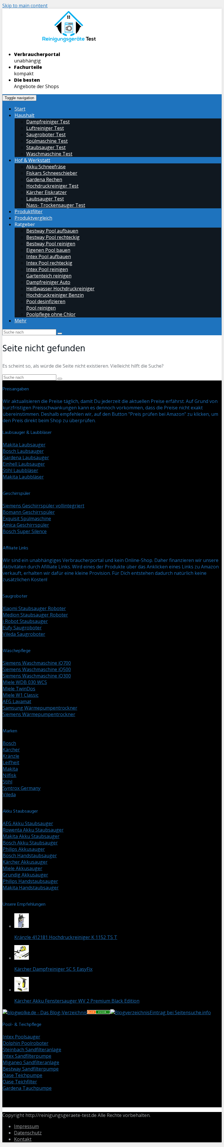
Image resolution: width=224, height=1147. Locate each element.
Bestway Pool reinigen (50, 243)
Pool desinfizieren (45, 301)
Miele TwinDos (19, 688)
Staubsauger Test (46, 147)
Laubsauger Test (45, 198)
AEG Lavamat (17, 701)
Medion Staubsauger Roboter (35, 615)
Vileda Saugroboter (24, 634)
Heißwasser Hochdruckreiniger (60, 288)
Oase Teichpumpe (22, 1075)
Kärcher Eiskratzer (46, 192)
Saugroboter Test (46, 134)
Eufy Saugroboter (22, 627)
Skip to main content (25, 5)
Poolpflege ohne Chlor (51, 314)
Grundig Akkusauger (25, 875)
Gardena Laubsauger (26, 457)
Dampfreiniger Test (48, 121)
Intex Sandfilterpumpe (27, 1056)
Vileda (9, 794)
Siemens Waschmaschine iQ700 (37, 663)
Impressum (26, 1126)
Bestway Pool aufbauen (52, 231)
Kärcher (11, 749)
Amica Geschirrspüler (26, 525)
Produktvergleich (33, 218)
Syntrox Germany (22, 788)
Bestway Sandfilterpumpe (31, 1069)
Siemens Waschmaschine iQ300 (37, 676)
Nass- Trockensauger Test (55, 205)
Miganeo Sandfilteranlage (31, 1062)
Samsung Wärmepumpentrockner (40, 708)
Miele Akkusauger (22, 868)
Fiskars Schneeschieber (51, 173)
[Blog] (130, 1012)
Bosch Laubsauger (23, 451)
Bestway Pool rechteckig (53, 237)
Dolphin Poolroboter (25, 1043)
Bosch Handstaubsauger (30, 855)
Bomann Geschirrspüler (29, 512)
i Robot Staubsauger (25, 621)
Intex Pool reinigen (47, 269)
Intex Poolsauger (21, 1036)
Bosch (9, 743)
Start (20, 109)
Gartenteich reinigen (48, 276)
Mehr (21, 320)
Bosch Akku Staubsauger (30, 842)
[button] (21, 920)
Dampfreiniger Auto (48, 282)
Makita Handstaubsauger (31, 887)
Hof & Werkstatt (32, 160)
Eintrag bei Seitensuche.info (180, 1012)
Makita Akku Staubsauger (31, 836)
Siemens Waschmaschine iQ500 (37, 669)
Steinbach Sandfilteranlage (32, 1049)
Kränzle (11, 756)
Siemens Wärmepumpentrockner (39, 714)
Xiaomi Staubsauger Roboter (34, 608)
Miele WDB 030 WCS (25, 682)
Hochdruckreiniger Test (52, 186)
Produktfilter (29, 211)
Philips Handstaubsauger (30, 881)
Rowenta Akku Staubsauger (33, 830)
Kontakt (23, 1139)
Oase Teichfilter (20, 1081)
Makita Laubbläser (23, 477)
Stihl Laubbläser (20, 470)
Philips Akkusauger (24, 849)
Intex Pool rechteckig (49, 263)
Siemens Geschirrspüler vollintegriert (43, 505)
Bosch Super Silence (25, 531)
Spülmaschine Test (47, 141)
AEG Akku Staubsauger (28, 823)
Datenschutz (28, 1132)
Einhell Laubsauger (24, 464)
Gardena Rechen (44, 179)
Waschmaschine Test (49, 154)
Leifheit (11, 762)
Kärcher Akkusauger (25, 862)
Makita (10, 769)
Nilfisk (9, 775)
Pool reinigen (41, 308)
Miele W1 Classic (20, 695)
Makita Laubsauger (24, 444)
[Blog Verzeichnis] (98, 1012)
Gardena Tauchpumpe (27, 1088)
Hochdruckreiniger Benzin (55, 295)
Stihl (7, 781)
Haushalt (24, 115)
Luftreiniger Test (45, 128)
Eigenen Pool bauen (48, 250)
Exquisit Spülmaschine (27, 518)
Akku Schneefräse (46, 166)
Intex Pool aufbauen (48, 256)
